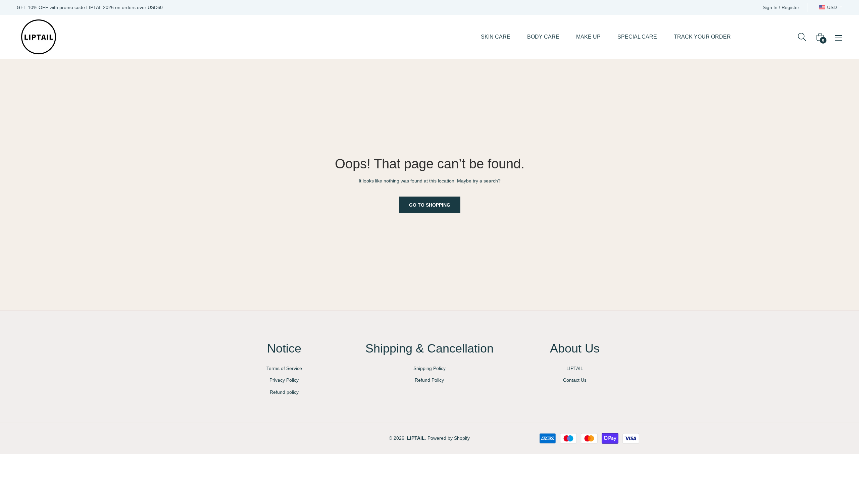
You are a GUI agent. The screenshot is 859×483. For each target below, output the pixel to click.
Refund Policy (429, 380)
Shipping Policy (429, 368)
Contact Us (575, 380)
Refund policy (284, 392)
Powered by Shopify (448, 438)
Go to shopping (429, 205)
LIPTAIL (574, 368)
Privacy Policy (284, 380)
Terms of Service (284, 368)
